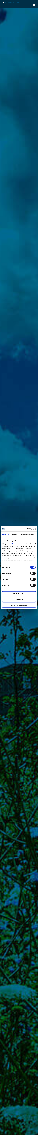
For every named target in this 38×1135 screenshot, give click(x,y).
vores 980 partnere (13, 544)
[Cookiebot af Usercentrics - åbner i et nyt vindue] (27, 528)
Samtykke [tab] (5, 534)
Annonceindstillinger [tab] (27, 534)
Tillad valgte (19, 599)
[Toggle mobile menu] (34, 5)
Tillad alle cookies (19, 593)
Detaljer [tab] (14, 534)
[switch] (33, 573)
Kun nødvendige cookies (19, 605)
